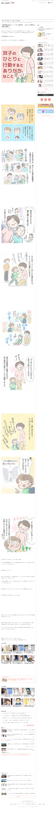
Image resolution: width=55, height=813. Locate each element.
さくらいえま (12, 754)
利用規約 (15, 804)
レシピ (38, 0)
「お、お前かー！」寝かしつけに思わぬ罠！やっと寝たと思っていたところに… (16, 720)
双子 (27, 754)
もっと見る (18, 796)
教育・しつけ (9, 20)
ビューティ (40, 0)
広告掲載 (43, 804)
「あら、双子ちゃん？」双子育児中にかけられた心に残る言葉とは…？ (15, 713)
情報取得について (34, 804)
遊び (13, 20)
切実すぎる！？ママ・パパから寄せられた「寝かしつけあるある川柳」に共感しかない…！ (18, 717)
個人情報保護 (28, 804)
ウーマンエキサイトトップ (42, 2)
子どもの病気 (17, 20)
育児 (5, 20)
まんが (43, 0)
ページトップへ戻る (45, 115)
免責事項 (39, 804)
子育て (33, 0)
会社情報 (11, 804)
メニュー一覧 (51, 0)
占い (45, 0)
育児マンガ (6, 754)
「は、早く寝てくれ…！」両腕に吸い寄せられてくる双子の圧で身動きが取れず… (17, 715)
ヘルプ (35, 802)
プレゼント (48, 0)
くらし (35, 0)
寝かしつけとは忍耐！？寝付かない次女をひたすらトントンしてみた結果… (15, 722)
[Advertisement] (27, 12)
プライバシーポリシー (21, 804)
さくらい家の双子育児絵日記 (21, 754)
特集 (38, 25)
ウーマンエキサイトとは (23, 802)
